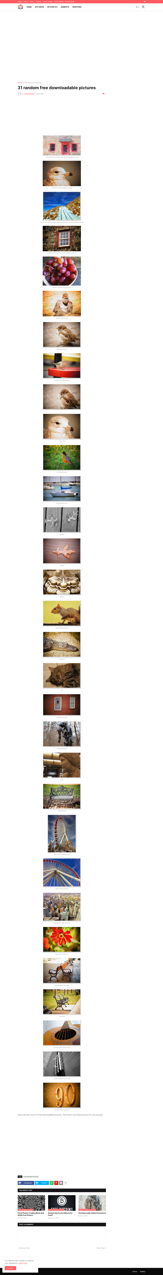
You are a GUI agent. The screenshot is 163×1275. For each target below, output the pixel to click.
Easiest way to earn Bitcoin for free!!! (60, 1214)
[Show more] (66, 1183)
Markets (65, 7)
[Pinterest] (56, 1183)
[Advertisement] (81, 46)
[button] (137, 7)
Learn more (22, 1263)
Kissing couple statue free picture (92, 1213)
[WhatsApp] (52, 1183)
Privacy (38, 2)
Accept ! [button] (10, 1268)
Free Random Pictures (32, 83)
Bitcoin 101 (52, 7)
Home (20, 2)
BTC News (39, 7)
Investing (77, 7)
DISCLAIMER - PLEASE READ (64, 2)
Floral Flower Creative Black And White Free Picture (31, 1214)
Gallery (142, 1271)
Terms (32, 2)
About (26, 2)
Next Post (101, 1248)
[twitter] (144, 1)
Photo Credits (47, 2)
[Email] (61, 1183)
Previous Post (24, 1248)
